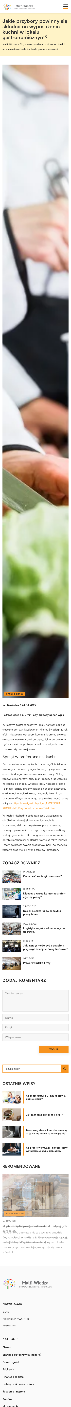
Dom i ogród (10, 1362)
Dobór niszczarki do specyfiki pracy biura (42, 912)
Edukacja (8, 1369)
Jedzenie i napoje (13, 1391)
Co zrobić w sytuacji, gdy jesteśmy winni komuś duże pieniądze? (47, 1149)
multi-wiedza (10, 705)
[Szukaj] (65, 1069)
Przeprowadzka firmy (37, 962)
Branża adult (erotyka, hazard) (21, 1354)
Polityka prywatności (16, 1319)
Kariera (7, 1399)
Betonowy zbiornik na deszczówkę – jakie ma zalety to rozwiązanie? (46, 1132)
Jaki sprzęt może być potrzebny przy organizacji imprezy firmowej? (45, 947)
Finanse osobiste (13, 1376)
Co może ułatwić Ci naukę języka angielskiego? (46, 1097)
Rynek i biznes (14, 694)
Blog (5, 1312)
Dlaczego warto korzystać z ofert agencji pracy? (44, 895)
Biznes (6, 1347)
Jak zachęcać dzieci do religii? (44, 1114)
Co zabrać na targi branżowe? (42, 876)
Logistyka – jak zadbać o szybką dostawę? (44, 929)
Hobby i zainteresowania (18, 1384)
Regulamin (9, 1325)
